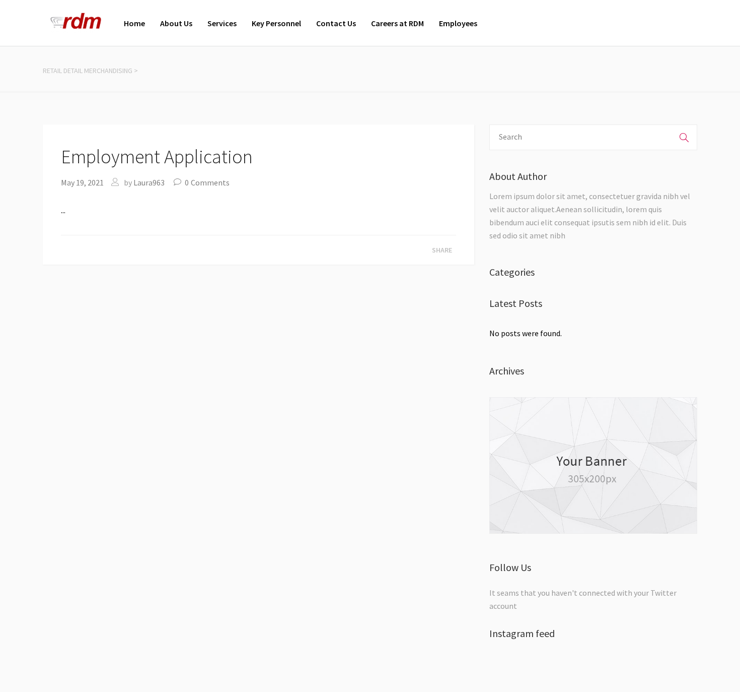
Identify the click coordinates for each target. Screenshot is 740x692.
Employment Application (157, 156)
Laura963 (149, 182)
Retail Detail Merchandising (87, 70)
